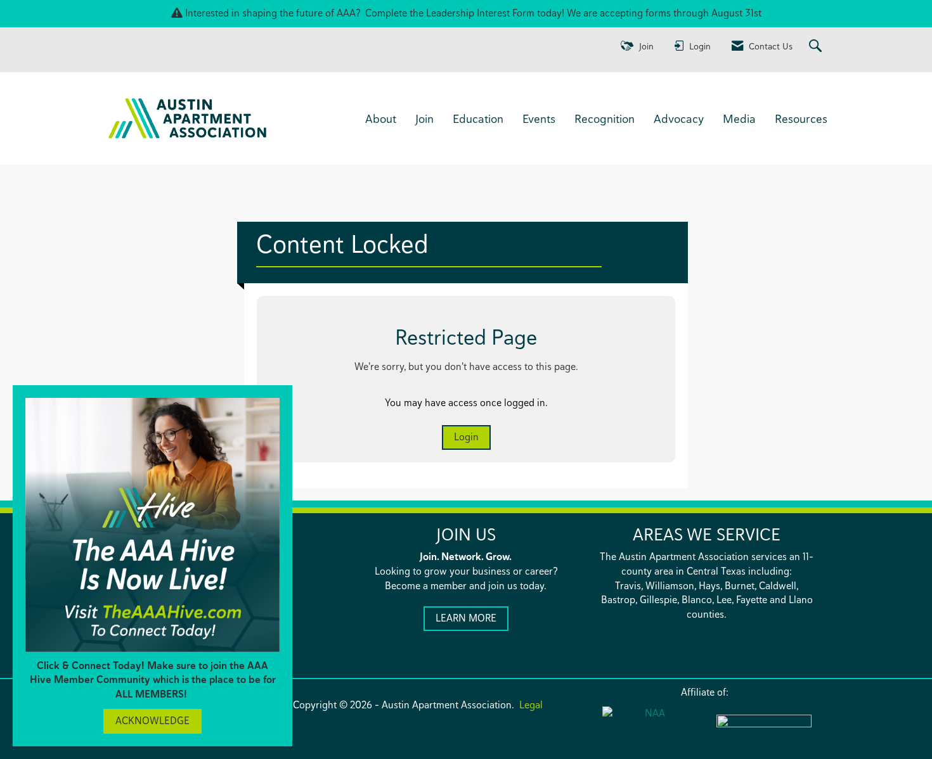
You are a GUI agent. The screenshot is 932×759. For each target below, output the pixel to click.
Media (739, 118)
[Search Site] (817, 46)
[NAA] (649, 728)
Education (478, 118)
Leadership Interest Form (480, 13)
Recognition (604, 118)
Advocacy (679, 118)
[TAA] (764, 729)
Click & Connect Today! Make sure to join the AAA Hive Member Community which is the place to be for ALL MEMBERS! (153, 680)
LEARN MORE (466, 618)
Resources (801, 118)
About (380, 118)
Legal (531, 704)
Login (466, 436)
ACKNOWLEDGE (152, 720)
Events (538, 118)
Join (424, 118)
